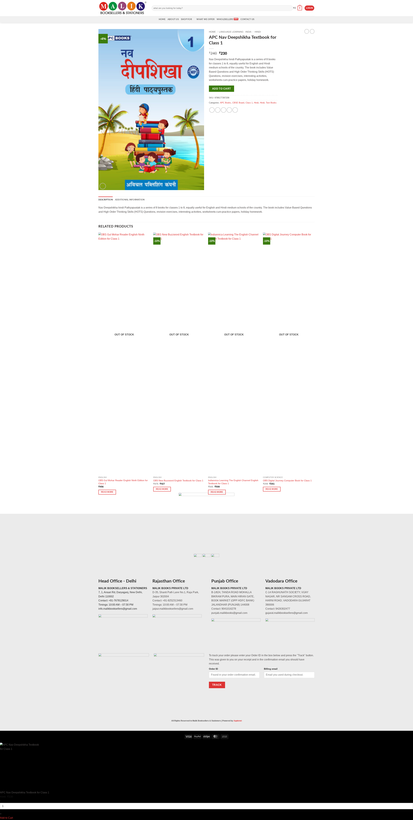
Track (217, 684)
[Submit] (289, 8)
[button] (297, 8)
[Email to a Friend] (223, 110)
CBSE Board (238, 102)
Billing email (270, 669)
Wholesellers (225, 19)
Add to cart (221, 88)
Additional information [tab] (130, 200)
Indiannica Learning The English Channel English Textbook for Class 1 (233, 482)
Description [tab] (105, 200)
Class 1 (249, 102)
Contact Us (247, 19)
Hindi (258, 32)
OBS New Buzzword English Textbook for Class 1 (178, 480)
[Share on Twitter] (217, 110)
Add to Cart (6, 817)
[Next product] (306, 31)
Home (162, 19)
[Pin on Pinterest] (229, 110)
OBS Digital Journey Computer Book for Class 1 (287, 480)
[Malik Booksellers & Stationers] (122, 8)
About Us (173, 19)
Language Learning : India (235, 32)
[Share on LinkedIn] (235, 110)
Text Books (271, 102)
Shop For (186, 19)
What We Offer (205, 19)
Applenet (238, 721)
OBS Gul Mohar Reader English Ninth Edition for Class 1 (123, 482)
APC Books (225, 102)
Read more (107, 492)
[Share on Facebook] (212, 110)
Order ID (213, 669)
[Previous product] (312, 31)
